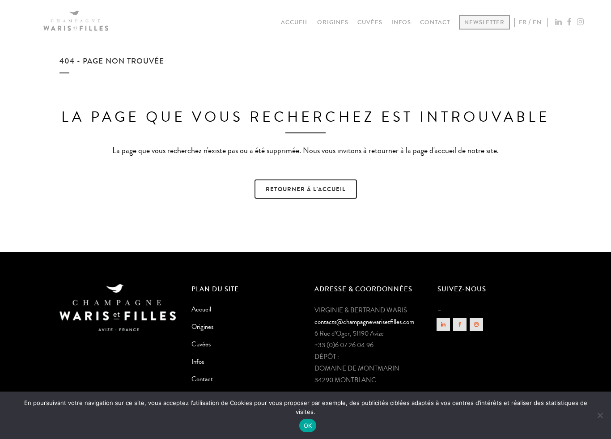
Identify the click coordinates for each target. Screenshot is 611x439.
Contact (202, 379)
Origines (202, 327)
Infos (197, 362)
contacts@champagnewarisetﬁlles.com (364, 322)
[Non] (599, 415)
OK (308, 425)
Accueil (201, 309)
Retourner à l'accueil (306, 189)
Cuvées (201, 344)
